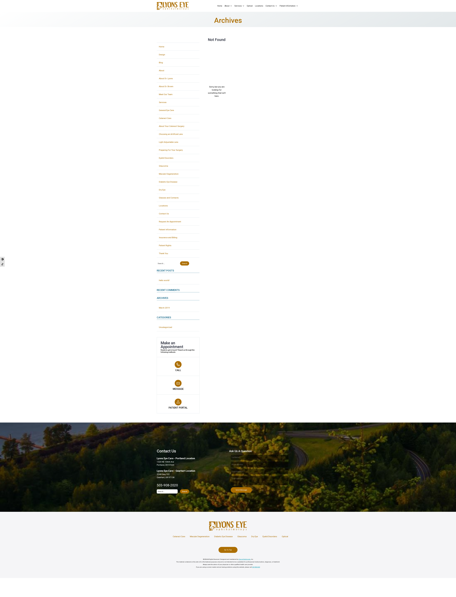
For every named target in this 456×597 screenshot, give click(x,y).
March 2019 (164, 308)
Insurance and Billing (168, 237)
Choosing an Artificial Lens (171, 134)
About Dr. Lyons (166, 78)
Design (162, 54)
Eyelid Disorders (166, 158)
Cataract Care (165, 118)
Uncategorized (165, 327)
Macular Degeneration (168, 174)
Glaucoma (163, 166)
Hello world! (164, 280)
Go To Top (228, 550)
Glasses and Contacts (169, 198)
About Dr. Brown (166, 86)
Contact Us (270, 6)
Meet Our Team (166, 94)
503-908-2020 (167, 485)
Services (238, 6)
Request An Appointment (170, 221)
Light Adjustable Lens (168, 142)
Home (219, 6)
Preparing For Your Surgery (171, 150)
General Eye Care (166, 110)
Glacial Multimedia (244, 559)
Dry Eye (162, 190)
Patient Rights (165, 245)
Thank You (163, 253)
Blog (161, 62)
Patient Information (287, 6)
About (227, 6)
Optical (250, 6)
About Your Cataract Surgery (171, 126)
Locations (259, 6)
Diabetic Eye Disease (168, 182)
